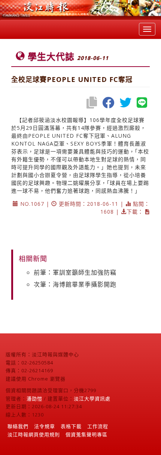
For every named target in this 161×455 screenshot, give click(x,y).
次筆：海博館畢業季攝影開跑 (75, 284)
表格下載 (71, 426)
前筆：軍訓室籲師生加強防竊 (75, 272)
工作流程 (97, 426)
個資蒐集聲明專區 (86, 434)
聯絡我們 (17, 426)
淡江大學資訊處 (92, 398)
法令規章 (44, 426)
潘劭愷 (34, 398)
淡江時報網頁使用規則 (33, 434)
